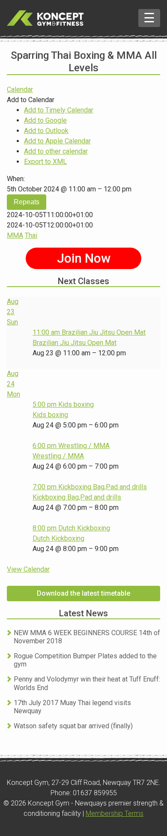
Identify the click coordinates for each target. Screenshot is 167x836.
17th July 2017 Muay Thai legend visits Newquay (72, 707)
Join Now (83, 258)
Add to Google (45, 120)
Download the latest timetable (83, 593)
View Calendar (28, 569)
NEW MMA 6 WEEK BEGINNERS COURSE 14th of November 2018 (87, 637)
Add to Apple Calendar (57, 141)
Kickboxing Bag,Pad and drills (77, 497)
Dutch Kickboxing (58, 538)
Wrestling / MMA (58, 456)
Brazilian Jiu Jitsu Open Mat (74, 343)
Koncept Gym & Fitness (45, 18)
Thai (31, 235)
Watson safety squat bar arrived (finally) (73, 726)
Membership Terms (114, 813)
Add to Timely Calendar (58, 110)
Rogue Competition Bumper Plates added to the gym (85, 660)
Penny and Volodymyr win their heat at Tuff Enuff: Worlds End (87, 683)
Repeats (26, 202)
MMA (15, 235)
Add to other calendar (56, 151)
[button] (30, 100)
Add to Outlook (46, 131)
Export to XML (45, 162)
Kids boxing (50, 415)
